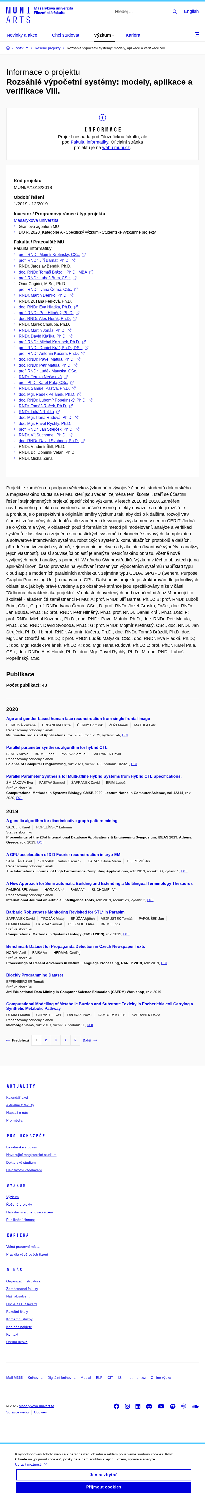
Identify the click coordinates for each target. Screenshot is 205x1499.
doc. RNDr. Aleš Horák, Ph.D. (45, 318)
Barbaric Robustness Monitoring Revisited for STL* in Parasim (65, 912)
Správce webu (17, 1412)
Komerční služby (19, 1319)
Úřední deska (17, 1342)
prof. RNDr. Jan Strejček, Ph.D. (46, 429)
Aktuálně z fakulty (20, 1105)
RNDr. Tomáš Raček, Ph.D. (43, 406)
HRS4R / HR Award (21, 1304)
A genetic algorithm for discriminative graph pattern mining (62, 821)
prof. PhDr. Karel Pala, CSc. (43, 382)
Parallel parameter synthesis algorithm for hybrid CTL (57, 747)
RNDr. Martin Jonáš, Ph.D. (42, 330)
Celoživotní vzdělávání (24, 1170)
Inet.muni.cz (136, 1378)
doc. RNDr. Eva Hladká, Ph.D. (45, 307)
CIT (110, 1378)
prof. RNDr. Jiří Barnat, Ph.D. (44, 260)
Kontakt (12, 1334)
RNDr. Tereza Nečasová (40, 377)
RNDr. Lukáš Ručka (36, 412)
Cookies (40, 1412)
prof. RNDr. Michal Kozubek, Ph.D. (49, 342)
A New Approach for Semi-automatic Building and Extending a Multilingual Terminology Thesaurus (99, 883)
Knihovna (35, 1378)
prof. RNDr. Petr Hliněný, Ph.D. (46, 313)
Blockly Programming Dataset (34, 975)
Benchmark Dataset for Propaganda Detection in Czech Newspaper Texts (75, 946)
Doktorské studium (21, 1162)
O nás (14, 1270)
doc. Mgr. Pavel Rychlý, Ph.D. (45, 423)
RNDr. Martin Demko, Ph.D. (43, 295)
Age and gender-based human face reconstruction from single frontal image (78, 718)
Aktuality (21, 1086)
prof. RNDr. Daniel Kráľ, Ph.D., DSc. (50, 348)
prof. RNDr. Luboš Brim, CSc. (44, 278)
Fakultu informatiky (89, 142)
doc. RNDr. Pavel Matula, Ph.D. (46, 359)
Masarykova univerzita (36, 220)
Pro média (14, 1120)
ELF (99, 1378)
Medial (85, 1378)
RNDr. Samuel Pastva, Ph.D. (44, 388)
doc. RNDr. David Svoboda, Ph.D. (49, 441)
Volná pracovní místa (23, 1247)
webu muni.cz (116, 147)
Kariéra (17, 1235)
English (191, 11)
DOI (125, 735)
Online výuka (161, 1378)
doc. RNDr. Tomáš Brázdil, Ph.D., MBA (53, 272)
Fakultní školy (17, 1312)
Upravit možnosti (28, 1464)
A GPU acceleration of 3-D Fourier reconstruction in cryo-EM (63, 855)
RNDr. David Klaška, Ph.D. (42, 336)
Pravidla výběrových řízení (27, 1254)
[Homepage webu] (39, 14)
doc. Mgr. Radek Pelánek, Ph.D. (47, 394)
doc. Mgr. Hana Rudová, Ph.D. (45, 417)
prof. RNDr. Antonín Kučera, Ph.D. (49, 353)
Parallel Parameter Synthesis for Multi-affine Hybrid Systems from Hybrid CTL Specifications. (94, 776)
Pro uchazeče (25, 1136)
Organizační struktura (23, 1281)
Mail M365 (14, 1378)
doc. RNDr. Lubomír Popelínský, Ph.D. (52, 400)
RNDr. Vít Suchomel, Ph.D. (42, 435)
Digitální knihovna (62, 1378)
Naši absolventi (18, 1296)
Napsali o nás (17, 1113)
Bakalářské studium (21, 1147)
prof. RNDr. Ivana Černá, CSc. (45, 289)
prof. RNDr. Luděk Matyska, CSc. (48, 371)
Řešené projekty (19, 1204)
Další (87, 1040)
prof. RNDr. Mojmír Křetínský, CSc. (49, 254)
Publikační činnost (20, 1220)
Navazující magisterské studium (31, 1155)
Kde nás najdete (19, 1327)
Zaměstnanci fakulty (22, 1289)
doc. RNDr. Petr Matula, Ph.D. (45, 365)
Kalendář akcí (17, 1097)
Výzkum (16, 1185)
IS (120, 1378)
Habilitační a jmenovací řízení (29, 1212)
